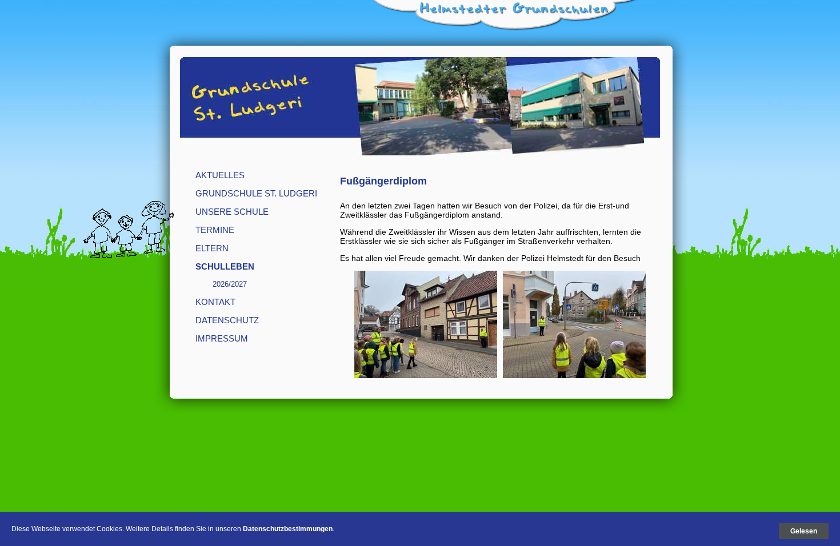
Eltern (212, 248)
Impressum (221, 338)
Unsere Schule (232, 211)
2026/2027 (230, 284)
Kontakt (215, 302)
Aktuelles (220, 175)
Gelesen (803, 531)
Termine (214, 230)
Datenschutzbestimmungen (288, 529)
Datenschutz (227, 320)
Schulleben (224, 266)
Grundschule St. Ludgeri (256, 193)
